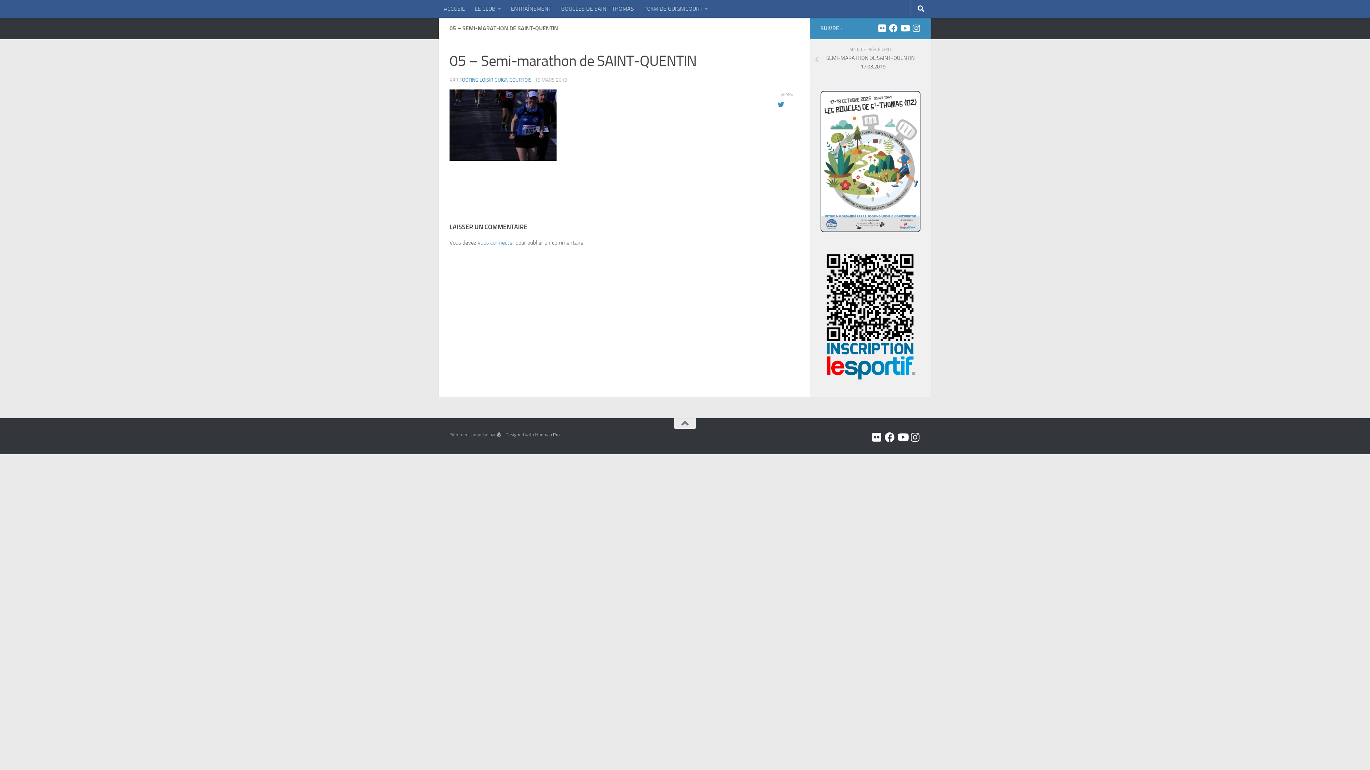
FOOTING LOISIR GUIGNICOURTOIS (496, 80)
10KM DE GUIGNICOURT (673, 8)
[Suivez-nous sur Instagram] (916, 28)
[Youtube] (904, 28)
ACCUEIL (454, 8)
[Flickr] (882, 28)
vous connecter (496, 242)
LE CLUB (485, 8)
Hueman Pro (547, 434)
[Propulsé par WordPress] (499, 434)
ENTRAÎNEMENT (531, 8)
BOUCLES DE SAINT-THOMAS (597, 8)
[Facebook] (893, 28)
